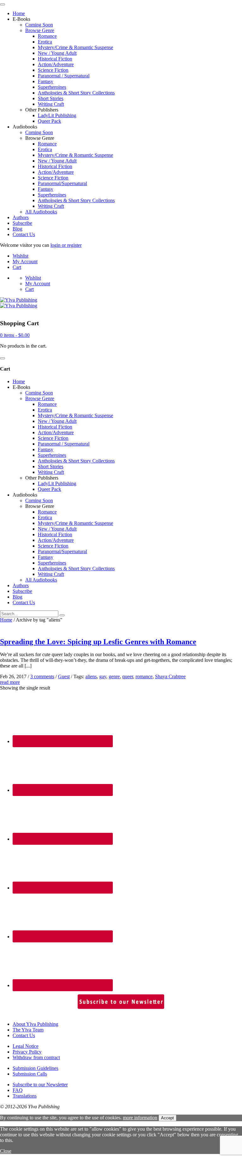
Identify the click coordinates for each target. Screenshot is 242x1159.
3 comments (42, 676)
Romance (47, 36)
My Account (25, 261)
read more (10, 682)
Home (19, 13)
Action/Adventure (56, 64)
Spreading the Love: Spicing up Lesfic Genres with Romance (98, 642)
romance (144, 676)
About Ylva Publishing (35, 1024)
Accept (167, 1118)
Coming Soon (39, 24)
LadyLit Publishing (57, 115)
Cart (17, 267)
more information (140, 1117)
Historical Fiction (55, 58)
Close (5, 1151)
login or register (66, 245)
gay (102, 676)
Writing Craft (51, 104)
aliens (91, 676)
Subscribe (22, 223)
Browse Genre (39, 30)
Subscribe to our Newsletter (40, 1084)
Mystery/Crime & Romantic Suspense (75, 47)
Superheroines (52, 87)
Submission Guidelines (35, 1068)
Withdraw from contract (36, 1057)
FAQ (18, 1090)
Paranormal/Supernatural (62, 183)
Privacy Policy (27, 1051)
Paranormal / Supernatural (63, 75)
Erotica (45, 41)
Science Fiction (53, 70)
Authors (21, 217)
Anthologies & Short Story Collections (76, 92)
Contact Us (24, 234)
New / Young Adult (57, 53)
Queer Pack (49, 121)
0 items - (15, 335)
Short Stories (50, 98)
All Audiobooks (41, 211)
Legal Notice (25, 1046)
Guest (64, 676)
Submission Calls (30, 1074)
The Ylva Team (28, 1029)
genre (114, 676)
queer (127, 676)
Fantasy (45, 81)
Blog (17, 228)
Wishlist (20, 256)
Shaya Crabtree (170, 676)
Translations (25, 1096)
